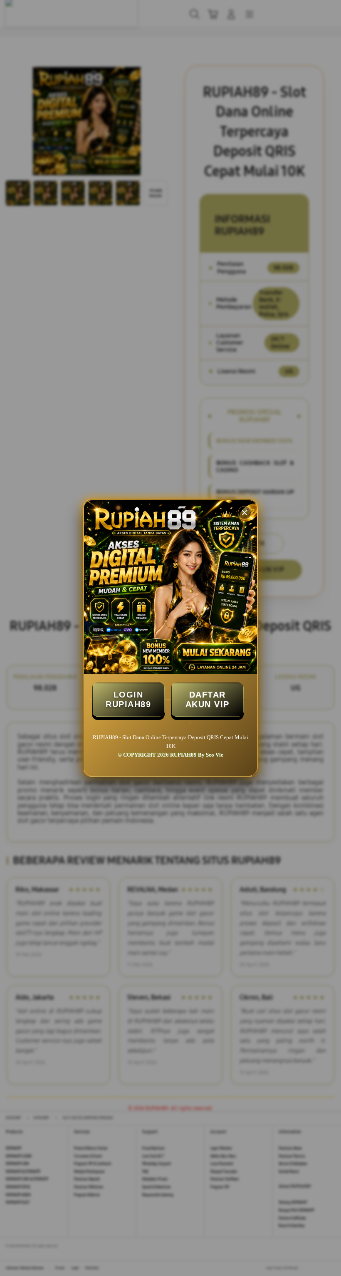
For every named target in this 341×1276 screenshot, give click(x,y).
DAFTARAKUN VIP (207, 699)
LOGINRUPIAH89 (128, 699)
